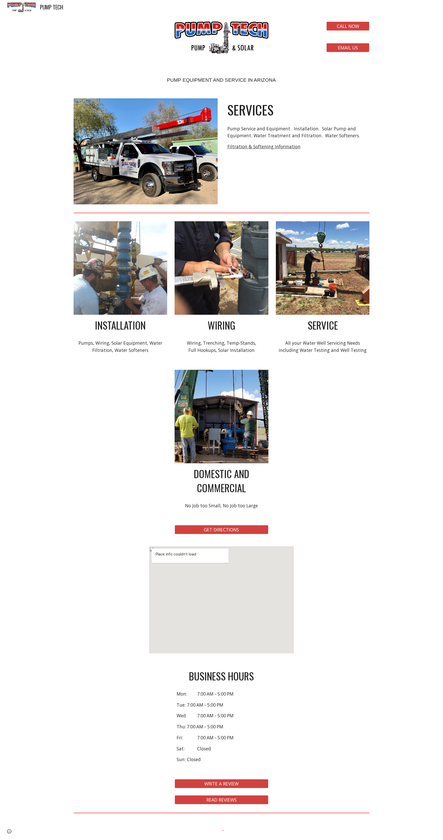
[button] (9, 831)
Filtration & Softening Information (263, 146)
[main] (221, 76)
